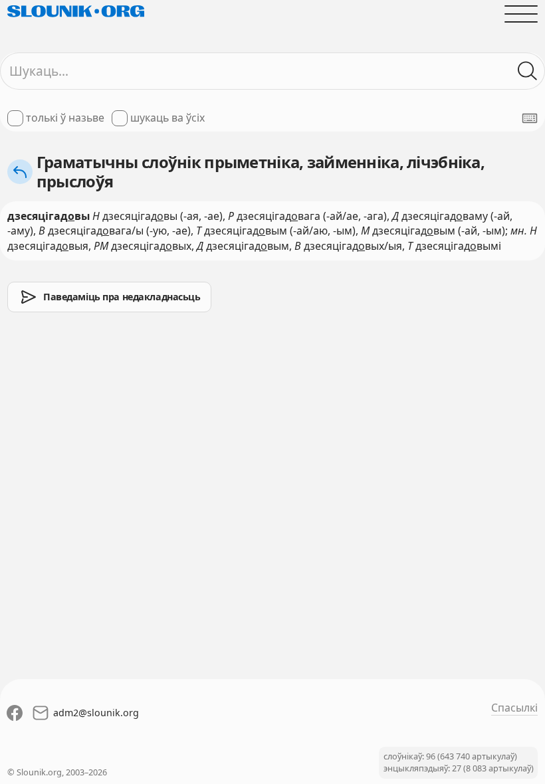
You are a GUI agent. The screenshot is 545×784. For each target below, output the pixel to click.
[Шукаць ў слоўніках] (527, 71)
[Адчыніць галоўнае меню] (521, 14)
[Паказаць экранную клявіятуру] (530, 118)
